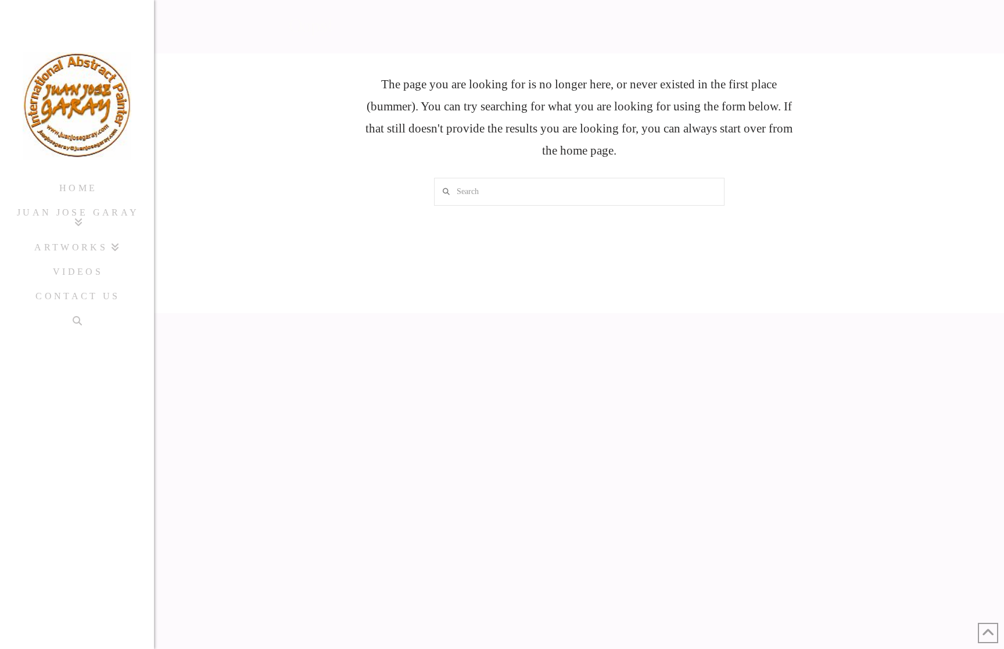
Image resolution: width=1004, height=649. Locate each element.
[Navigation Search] (77, 321)
